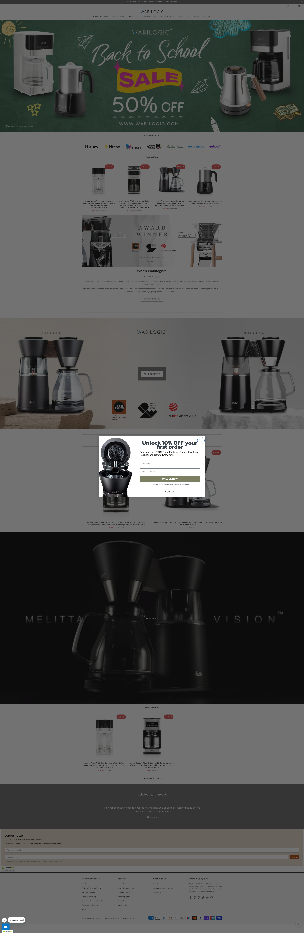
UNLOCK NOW (170, 479)
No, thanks (170, 491)
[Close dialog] (200, 440)
